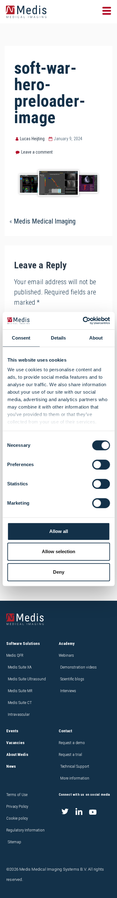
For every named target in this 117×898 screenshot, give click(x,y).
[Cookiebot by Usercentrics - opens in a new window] (83, 321)
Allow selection (58, 551)
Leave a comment (37, 152)
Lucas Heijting (32, 138)
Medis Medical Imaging (45, 221)
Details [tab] (58, 337)
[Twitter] (65, 812)
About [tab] (96, 337)
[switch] (101, 465)
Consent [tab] (21, 337)
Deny (58, 572)
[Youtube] (93, 812)
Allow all (58, 531)
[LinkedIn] (79, 812)
